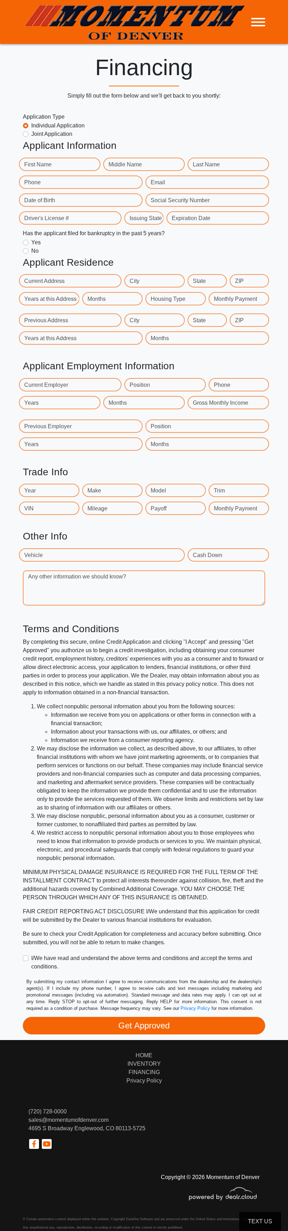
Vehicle (33, 555)
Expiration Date (191, 218)
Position (140, 385)
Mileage (97, 508)
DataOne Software (139, 1219)
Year (30, 491)
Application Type (44, 117)
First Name (38, 164)
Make (94, 491)
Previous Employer (48, 426)
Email (158, 182)
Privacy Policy (195, 1008)
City (134, 281)
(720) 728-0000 (47, 1111)
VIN (29, 508)
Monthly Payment (235, 299)
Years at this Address (50, 299)
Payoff (158, 508)
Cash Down (207, 555)
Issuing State (146, 218)
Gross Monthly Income (220, 403)
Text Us (260, 1221)
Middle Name (125, 164)
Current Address (44, 281)
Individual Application (58, 125)
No (35, 251)
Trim (219, 491)
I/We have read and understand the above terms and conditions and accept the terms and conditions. (141, 962)
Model (158, 491)
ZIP (239, 281)
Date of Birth (39, 200)
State (199, 281)
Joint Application (51, 134)
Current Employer (46, 385)
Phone (32, 182)
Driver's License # (46, 218)
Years (31, 403)
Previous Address (46, 320)
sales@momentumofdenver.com (68, 1120)
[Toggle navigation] (258, 22)
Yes (36, 242)
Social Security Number (180, 200)
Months (96, 299)
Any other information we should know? (77, 577)
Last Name (206, 164)
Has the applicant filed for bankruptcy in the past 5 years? (94, 233)
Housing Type (168, 299)
